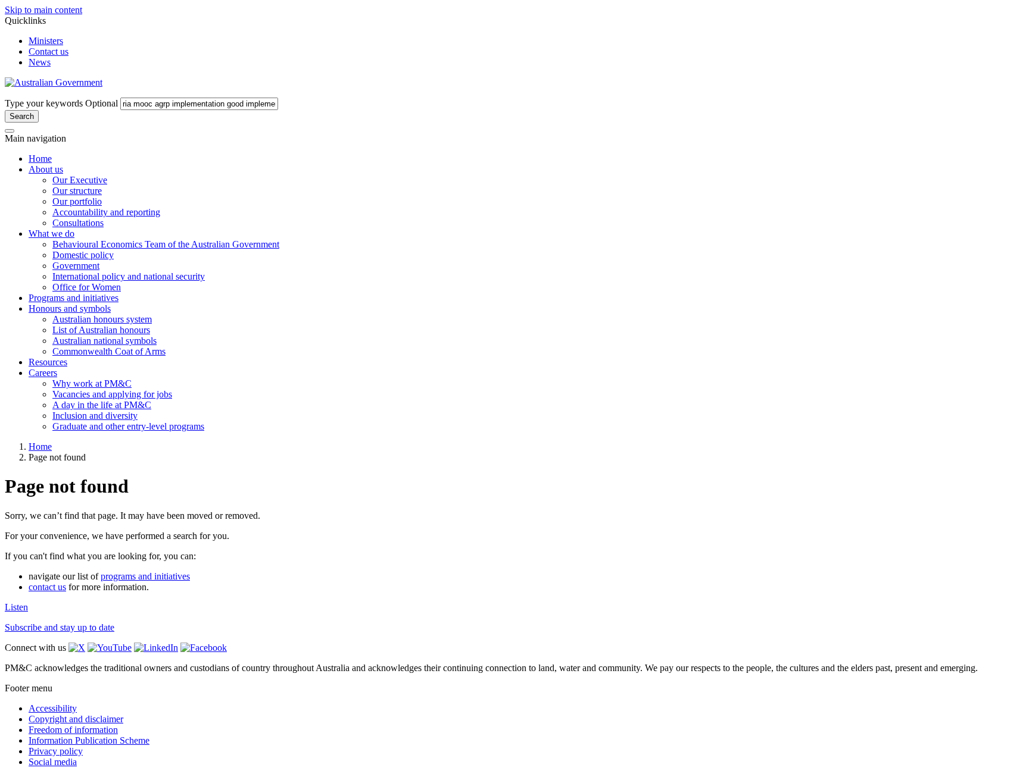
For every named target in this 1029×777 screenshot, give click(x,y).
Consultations (78, 223)
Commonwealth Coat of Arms (109, 351)
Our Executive (79, 180)
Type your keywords (61, 103)
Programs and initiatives (74, 298)
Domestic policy (83, 255)
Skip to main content (43, 10)
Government (75, 266)
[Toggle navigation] (9, 131)
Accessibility (53, 708)
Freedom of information (73, 730)
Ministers (46, 41)
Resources (48, 362)
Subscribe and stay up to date (59, 627)
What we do (51, 233)
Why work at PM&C (92, 383)
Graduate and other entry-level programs (128, 426)
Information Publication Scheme (89, 740)
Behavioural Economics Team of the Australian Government (165, 244)
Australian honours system (102, 319)
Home (40, 158)
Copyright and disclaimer (76, 719)
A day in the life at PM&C (101, 405)
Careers (43, 373)
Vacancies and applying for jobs (112, 394)
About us (46, 169)
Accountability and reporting (106, 212)
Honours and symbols (70, 308)
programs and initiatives (145, 576)
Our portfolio (77, 201)
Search (22, 116)
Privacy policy (56, 751)
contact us (47, 587)
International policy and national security (128, 276)
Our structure (77, 191)
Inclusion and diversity (95, 416)
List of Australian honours (101, 330)
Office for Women (86, 287)
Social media (53, 762)
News (40, 62)
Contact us (48, 51)
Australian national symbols (104, 341)
